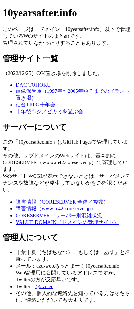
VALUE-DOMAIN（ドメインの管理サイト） (67, 222)
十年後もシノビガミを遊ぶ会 (49, 111)
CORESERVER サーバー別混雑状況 (59, 215)
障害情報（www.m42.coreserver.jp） (56, 208)
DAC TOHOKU (33, 85)
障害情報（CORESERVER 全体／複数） (62, 201)
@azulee (44, 286)
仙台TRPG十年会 (35, 104)
